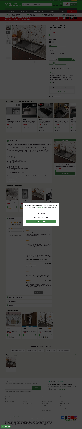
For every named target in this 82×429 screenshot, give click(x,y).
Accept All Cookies (41, 221)
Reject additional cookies (41, 217)
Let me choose (41, 213)
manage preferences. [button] (39, 207)
